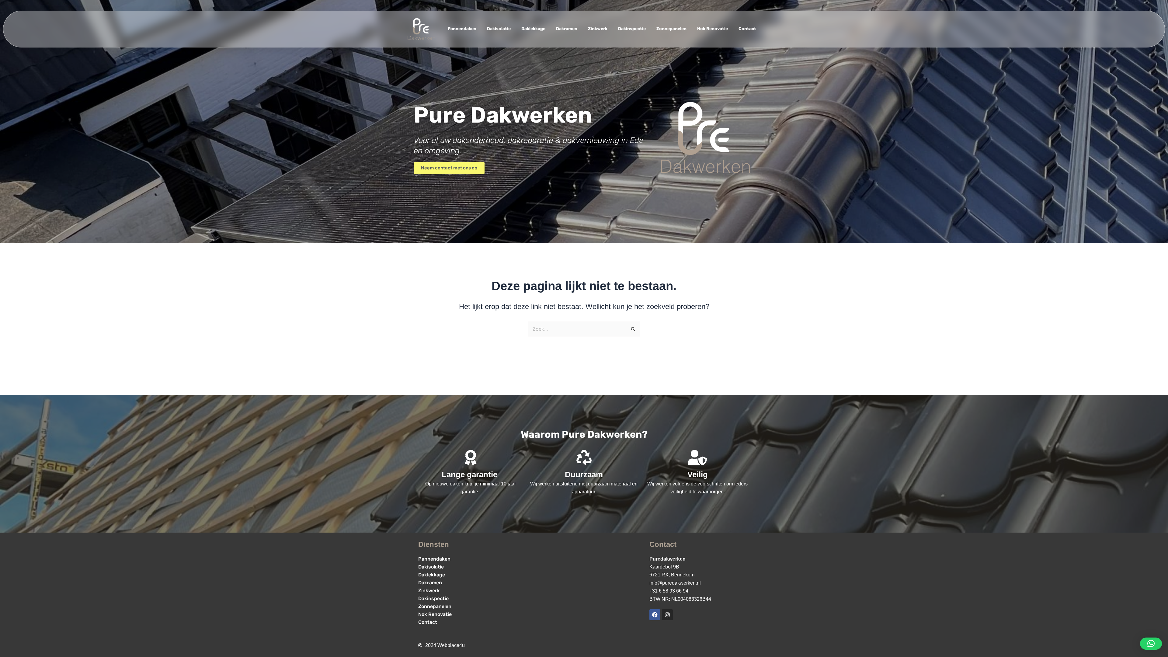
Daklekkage (533, 28)
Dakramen (566, 28)
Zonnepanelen (671, 28)
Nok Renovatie (712, 28)
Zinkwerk (597, 28)
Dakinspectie (632, 28)
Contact (747, 28)
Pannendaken (462, 28)
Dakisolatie (499, 28)
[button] (1151, 644)
